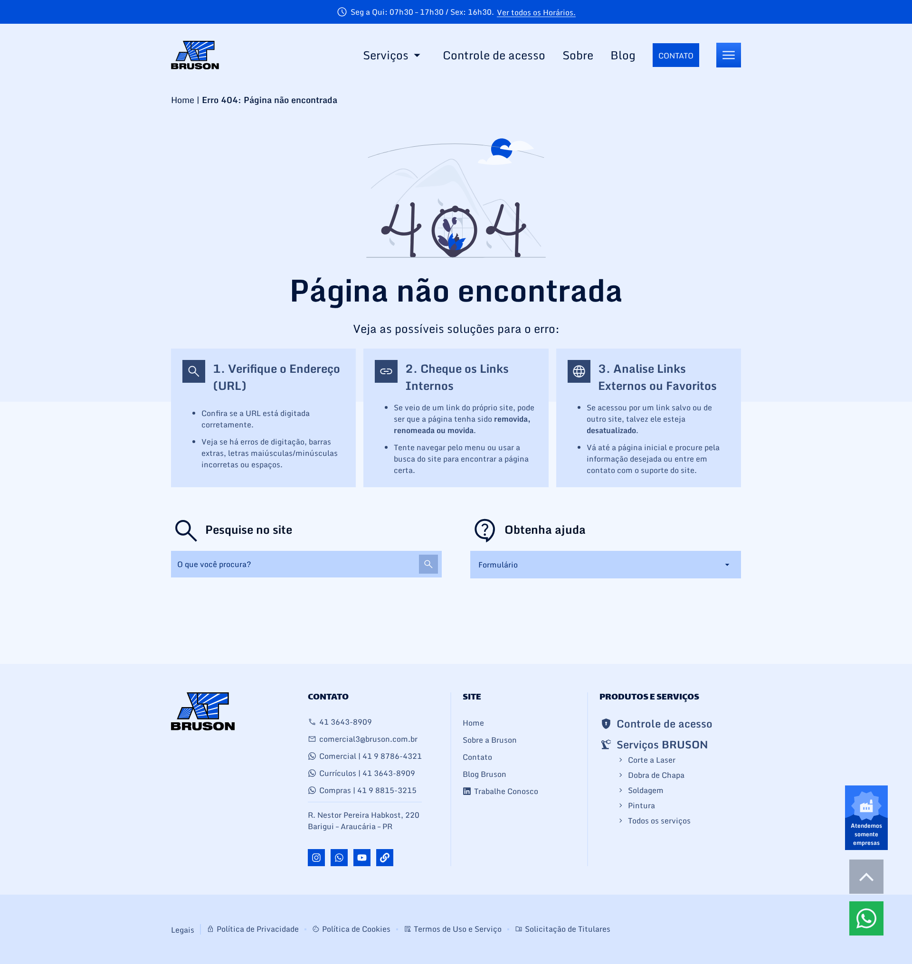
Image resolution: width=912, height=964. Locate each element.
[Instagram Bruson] (316, 857)
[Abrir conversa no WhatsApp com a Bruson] (339, 857)
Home (182, 100)
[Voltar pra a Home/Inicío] (195, 55)
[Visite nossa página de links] (384, 857)
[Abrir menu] (728, 55)
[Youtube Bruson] (361, 857)
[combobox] (306, 564)
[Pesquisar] (428, 564)
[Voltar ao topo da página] (866, 877)
